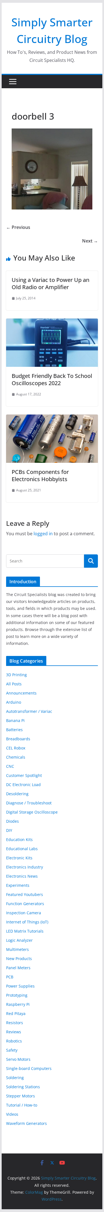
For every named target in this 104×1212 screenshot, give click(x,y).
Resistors (14, 1022)
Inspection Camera (23, 912)
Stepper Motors (20, 1096)
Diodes (12, 821)
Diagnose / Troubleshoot (29, 803)
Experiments (17, 885)
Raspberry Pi (18, 1004)
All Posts (14, 683)
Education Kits (19, 839)
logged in (43, 534)
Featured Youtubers (24, 894)
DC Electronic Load (23, 784)
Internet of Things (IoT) (27, 922)
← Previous (18, 227)
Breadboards (18, 738)
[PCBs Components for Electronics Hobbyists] (52, 418)
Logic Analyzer (19, 940)
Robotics (14, 1041)
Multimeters (17, 949)
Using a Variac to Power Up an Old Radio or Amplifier (50, 283)
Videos (12, 1114)
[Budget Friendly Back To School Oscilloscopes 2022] (52, 322)
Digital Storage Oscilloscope (32, 812)
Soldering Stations (23, 1086)
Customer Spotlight (24, 775)
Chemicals (15, 757)
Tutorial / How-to (21, 1105)
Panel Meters (18, 967)
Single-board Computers (29, 1068)
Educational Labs (22, 848)
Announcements (21, 693)
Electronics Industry (24, 867)
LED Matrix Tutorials (25, 931)
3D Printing (16, 674)
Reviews (13, 1031)
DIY (9, 830)
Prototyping (16, 995)
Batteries (14, 729)
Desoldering (17, 793)
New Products (19, 958)
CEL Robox (15, 748)
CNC (10, 766)
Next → (90, 241)
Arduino (13, 702)
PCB (9, 976)
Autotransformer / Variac (29, 711)
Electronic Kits (19, 857)
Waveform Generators (26, 1123)
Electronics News (22, 876)
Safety (11, 1050)
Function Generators (25, 903)
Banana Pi (15, 720)
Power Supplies (20, 986)
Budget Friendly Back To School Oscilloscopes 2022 (52, 379)
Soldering (15, 1077)
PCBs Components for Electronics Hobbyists (40, 475)
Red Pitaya (16, 1013)
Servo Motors (18, 1059)
